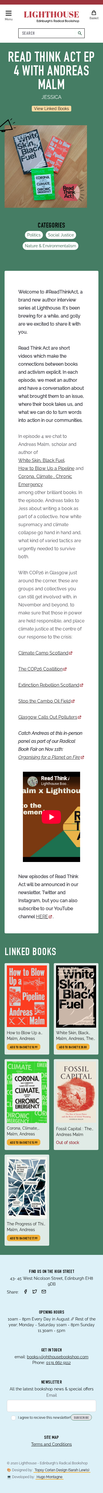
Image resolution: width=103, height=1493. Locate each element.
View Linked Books (51, 108)
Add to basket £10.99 (23, 1047)
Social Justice (61, 235)
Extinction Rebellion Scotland (48, 685)
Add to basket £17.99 (23, 1238)
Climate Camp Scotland (43, 653)
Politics (34, 235)
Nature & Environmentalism (50, 246)
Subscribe (81, 1418)
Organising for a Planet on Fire (49, 757)
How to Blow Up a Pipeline (46, 468)
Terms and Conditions (51, 1444)
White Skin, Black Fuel (41, 460)
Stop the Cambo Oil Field (44, 701)
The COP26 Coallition (40, 669)
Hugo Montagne (49, 1477)
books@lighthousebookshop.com (57, 1357)
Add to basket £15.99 (23, 1143)
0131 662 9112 (58, 1362)
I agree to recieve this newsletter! (44, 1418)
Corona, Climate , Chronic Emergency (45, 480)
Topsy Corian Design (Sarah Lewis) (62, 1470)
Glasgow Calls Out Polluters (47, 717)
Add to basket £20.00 (72, 1047)
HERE (42, 916)
